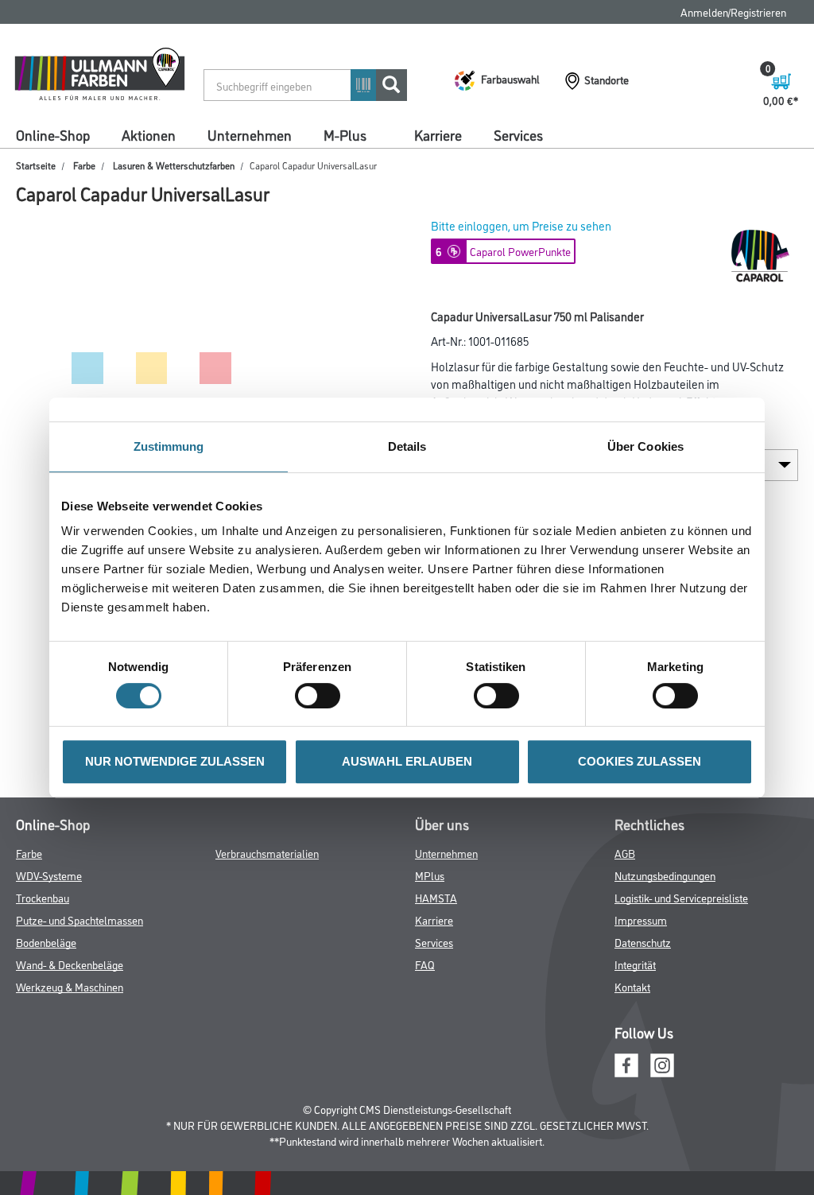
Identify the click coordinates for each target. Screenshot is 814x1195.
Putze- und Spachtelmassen (79, 919)
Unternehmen (249, 134)
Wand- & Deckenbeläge (69, 964)
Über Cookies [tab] (645, 446)
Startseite (36, 165)
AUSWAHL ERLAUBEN (407, 761)
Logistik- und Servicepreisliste (681, 897)
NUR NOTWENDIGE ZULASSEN (175, 761)
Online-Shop (53, 134)
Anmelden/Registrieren (733, 11)
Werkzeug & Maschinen (69, 986)
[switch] (321, 695)
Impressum (640, 919)
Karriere (438, 134)
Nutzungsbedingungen (664, 875)
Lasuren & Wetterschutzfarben (174, 165)
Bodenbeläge (46, 941)
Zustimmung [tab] (169, 446)
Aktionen (149, 134)
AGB (624, 852)
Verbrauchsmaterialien (267, 852)
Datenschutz (642, 941)
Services (518, 134)
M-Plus (345, 134)
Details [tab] (407, 446)
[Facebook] (626, 1062)
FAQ (425, 964)
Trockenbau (42, 897)
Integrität (635, 964)
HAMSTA (436, 897)
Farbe (84, 165)
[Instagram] (662, 1062)
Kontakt (632, 986)
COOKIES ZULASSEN (639, 761)
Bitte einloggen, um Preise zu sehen (521, 225)
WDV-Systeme (49, 875)
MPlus (429, 875)
